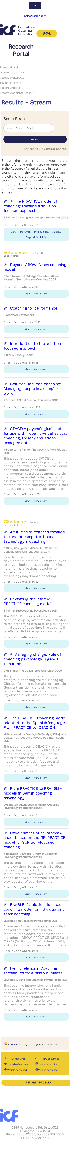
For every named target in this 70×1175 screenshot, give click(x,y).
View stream (40, 293)
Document (26, 231)
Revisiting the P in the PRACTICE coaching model (28, 601)
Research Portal (9, 67)
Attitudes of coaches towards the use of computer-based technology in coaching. (34, 537)
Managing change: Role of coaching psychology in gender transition (32, 659)
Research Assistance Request (17, 92)
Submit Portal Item (10, 82)
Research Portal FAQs (12, 77)
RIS (44, 237)
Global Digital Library (12, 72)
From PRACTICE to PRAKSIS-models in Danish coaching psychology (33, 793)
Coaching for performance (33, 308)
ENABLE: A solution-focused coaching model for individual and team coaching (34, 909)
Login (35, 5)
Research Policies (10, 87)
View (13, 231)
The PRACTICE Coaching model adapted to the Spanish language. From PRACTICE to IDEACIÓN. (35, 723)
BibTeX (57, 231)
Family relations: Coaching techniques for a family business (33, 970)
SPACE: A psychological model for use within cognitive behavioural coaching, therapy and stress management (36, 435)
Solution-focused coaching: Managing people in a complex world (32, 389)
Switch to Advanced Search (45, 149)
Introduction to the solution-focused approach (33, 346)
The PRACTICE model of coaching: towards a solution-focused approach (31, 206)
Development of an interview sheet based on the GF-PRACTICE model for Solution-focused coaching (35, 840)
